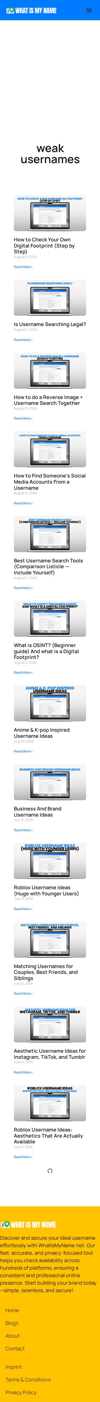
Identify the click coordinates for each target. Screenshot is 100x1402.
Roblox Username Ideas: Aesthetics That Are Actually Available (48, 1135)
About (13, 1335)
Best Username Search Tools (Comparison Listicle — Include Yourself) (48, 566)
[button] (88, 10)
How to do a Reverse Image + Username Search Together (48, 400)
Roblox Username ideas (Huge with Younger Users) (46, 890)
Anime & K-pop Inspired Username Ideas (42, 732)
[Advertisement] (50, 73)
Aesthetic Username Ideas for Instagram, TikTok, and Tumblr (50, 1053)
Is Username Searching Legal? (50, 324)
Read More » (23, 266)
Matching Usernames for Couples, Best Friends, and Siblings (46, 972)
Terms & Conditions (28, 1379)
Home (12, 1310)
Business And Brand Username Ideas (37, 811)
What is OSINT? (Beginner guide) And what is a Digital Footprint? (46, 651)
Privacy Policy (21, 1392)
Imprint (14, 1366)
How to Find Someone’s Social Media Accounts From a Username (50, 481)
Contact (15, 1348)
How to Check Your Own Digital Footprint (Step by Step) (44, 245)
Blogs (12, 1323)
